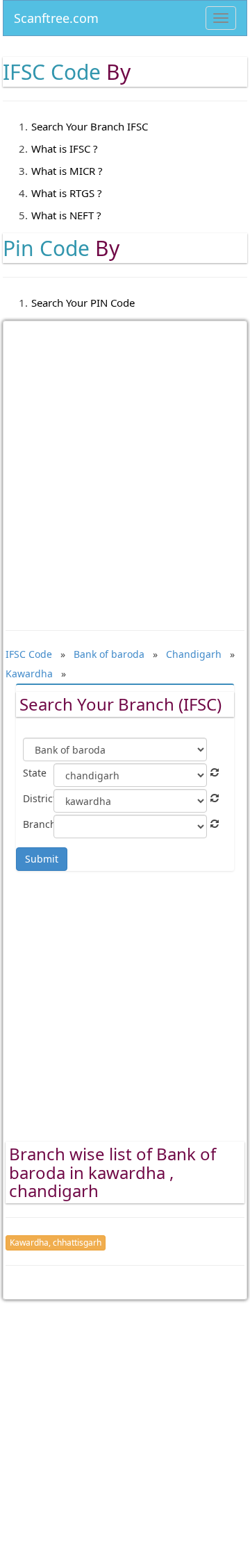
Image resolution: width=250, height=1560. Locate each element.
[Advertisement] (125, 466)
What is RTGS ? (66, 193)
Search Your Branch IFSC (89, 126)
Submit (41, 858)
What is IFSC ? (64, 148)
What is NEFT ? (66, 215)
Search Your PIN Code (83, 303)
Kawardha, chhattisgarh (55, 1242)
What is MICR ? (67, 171)
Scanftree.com (56, 16)
